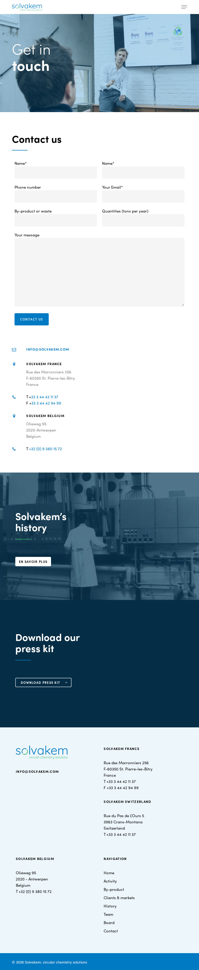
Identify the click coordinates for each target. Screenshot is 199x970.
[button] (184, 7)
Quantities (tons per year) (125, 211)
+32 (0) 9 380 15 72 (45, 448)
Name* (21, 163)
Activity (110, 881)
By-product (114, 889)
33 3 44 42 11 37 (44, 396)
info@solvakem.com (47, 349)
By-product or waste (33, 211)
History (110, 905)
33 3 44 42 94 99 (46, 403)
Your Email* (112, 187)
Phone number (28, 187)
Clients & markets (119, 897)
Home (109, 872)
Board (109, 922)
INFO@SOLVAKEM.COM (37, 771)
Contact (111, 930)
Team (108, 914)
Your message (27, 234)
